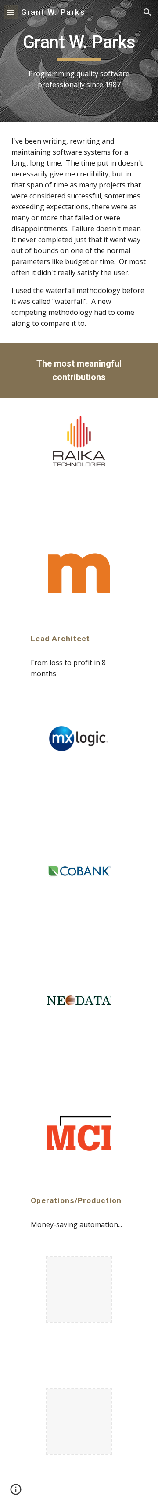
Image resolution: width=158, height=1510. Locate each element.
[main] (79, 61)
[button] (10, 12)
